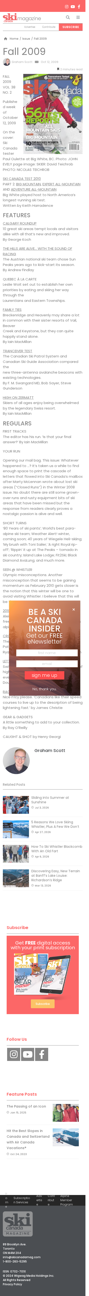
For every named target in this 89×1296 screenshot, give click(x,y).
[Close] (73, 609)
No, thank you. (45, 688)
